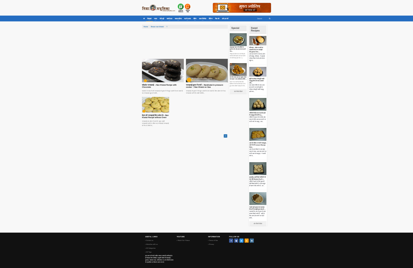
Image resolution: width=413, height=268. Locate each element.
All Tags (149, 252)
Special (235, 28)
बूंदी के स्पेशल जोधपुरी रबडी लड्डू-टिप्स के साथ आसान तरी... (256, 80)
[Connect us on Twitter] (241, 241)
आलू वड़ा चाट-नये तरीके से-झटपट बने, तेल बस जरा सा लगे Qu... (238, 49)
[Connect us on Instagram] (252, 241)
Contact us (149, 240)
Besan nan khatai (157, 26)
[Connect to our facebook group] (236, 241)
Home (146, 26)
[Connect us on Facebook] (231, 241)
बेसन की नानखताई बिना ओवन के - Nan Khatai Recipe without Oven (155, 116)
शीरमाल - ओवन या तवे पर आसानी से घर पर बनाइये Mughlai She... (256, 49)
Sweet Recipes (255, 29)
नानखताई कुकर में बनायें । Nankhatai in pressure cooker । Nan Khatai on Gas (204, 85)
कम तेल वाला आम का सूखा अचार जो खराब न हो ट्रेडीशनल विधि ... (238, 78)
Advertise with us (152, 244)
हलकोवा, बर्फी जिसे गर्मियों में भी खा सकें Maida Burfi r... (257, 178)
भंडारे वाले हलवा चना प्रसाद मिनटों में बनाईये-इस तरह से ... (257, 208)
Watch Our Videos (184, 240)
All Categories (151, 248)
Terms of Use (213, 240)
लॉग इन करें (225, 18)
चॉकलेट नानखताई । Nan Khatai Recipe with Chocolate (159, 85)
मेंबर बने (217, 18)
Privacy (211, 244)
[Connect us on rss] (247, 241)
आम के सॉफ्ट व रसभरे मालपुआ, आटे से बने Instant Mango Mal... (257, 145)
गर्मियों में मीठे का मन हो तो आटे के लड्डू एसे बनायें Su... (257, 114)
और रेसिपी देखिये (238, 91)
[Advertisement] (185, 44)
